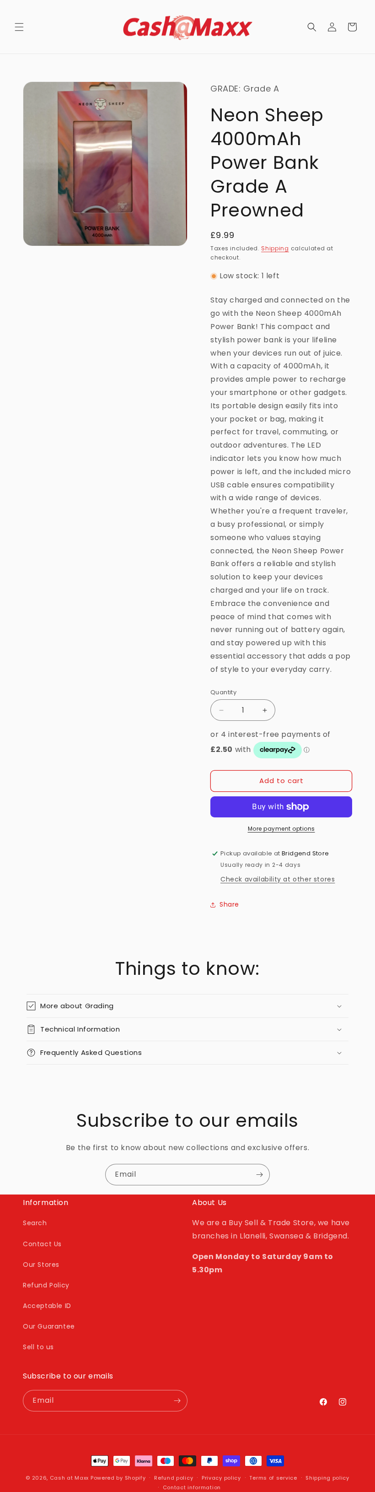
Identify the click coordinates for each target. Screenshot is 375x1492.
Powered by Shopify (118, 1477)
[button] (19, 27)
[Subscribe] (259, 1174)
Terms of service (273, 1477)
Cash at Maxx (69, 1477)
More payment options (281, 828)
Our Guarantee (49, 1326)
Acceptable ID (47, 1305)
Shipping (275, 248)
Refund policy (173, 1477)
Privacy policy (221, 1477)
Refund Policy (46, 1285)
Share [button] (229, 904)
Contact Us (42, 1244)
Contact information (192, 1487)
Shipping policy (327, 1477)
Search (35, 1222)
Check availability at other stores (277, 879)
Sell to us (38, 1346)
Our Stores (41, 1264)
